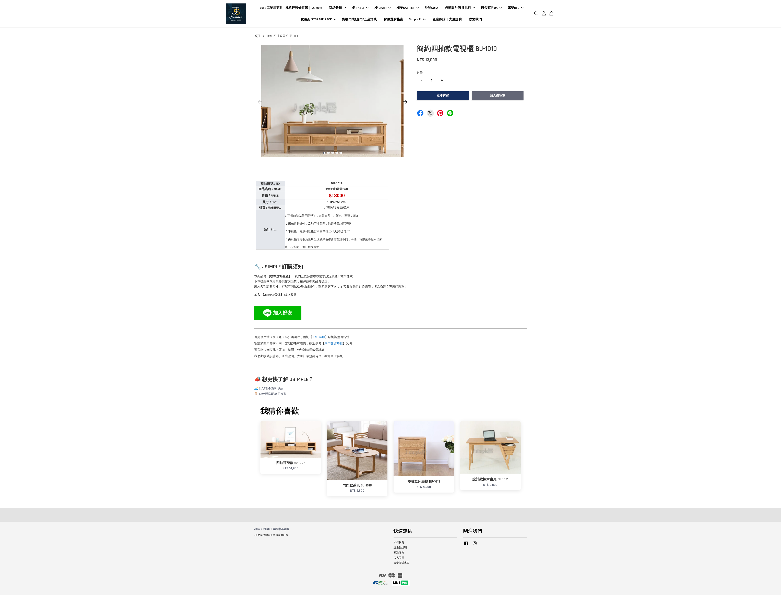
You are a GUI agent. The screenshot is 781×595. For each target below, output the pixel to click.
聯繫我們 (475, 19)
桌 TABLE (358, 8)
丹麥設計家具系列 (458, 8)
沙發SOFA (431, 8)
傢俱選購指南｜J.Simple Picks (405, 19)
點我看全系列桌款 (271, 389)
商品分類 (335, 8)
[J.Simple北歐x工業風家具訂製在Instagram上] (475, 545)
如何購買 (399, 542)
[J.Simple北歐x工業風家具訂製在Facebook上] (466, 545)
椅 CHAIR (380, 8)
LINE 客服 (319, 337)
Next (405, 102)
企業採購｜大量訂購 (447, 19)
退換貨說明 (400, 547)
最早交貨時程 (333, 343)
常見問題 (399, 557)
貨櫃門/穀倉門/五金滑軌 (359, 19)
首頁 (257, 36)
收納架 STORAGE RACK (316, 19)
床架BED (513, 8)
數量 (420, 73)
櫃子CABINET (406, 8)
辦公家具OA (489, 8)
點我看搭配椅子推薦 (272, 394)
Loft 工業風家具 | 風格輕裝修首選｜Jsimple (291, 8)
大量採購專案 (401, 563)
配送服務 (399, 552)
